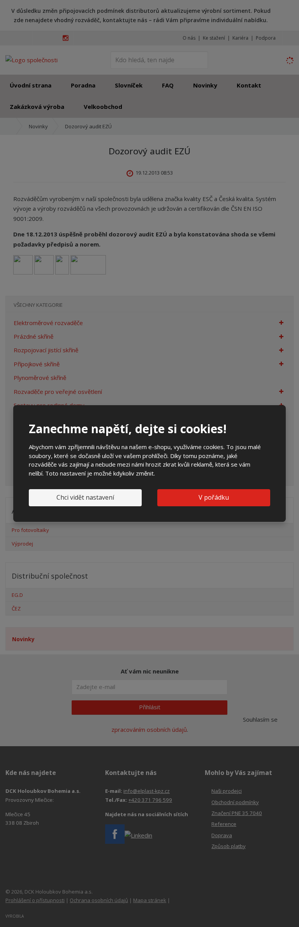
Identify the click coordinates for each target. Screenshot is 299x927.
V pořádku (214, 497)
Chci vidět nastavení (85, 497)
